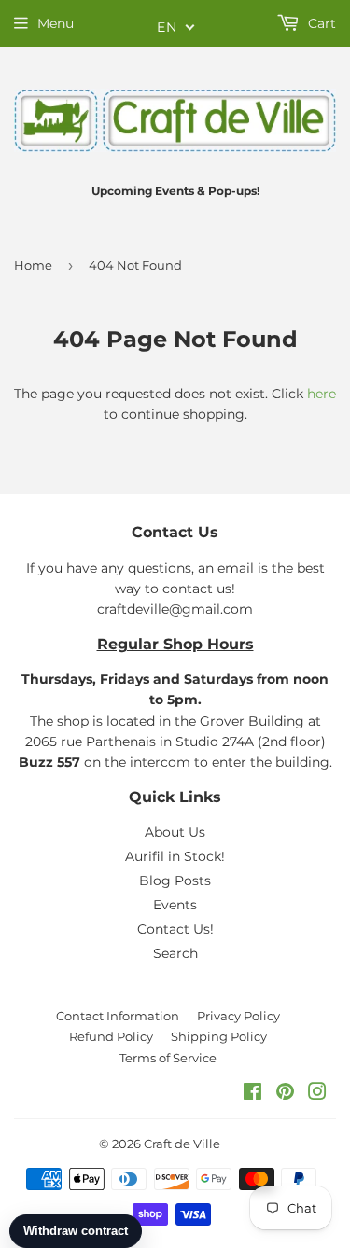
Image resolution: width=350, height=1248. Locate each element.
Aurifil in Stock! (175, 856)
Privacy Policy (238, 1015)
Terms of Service (168, 1057)
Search (175, 953)
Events (175, 904)
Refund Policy (111, 1036)
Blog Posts (175, 880)
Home (33, 264)
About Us (175, 832)
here (321, 393)
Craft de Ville (182, 1143)
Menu (55, 23)
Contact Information (117, 1015)
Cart (320, 23)
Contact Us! (175, 929)
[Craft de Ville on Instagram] (317, 1094)
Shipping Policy (219, 1036)
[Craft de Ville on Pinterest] (285, 1094)
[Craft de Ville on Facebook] (252, 1094)
